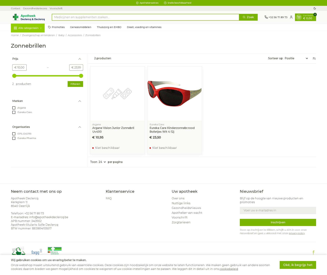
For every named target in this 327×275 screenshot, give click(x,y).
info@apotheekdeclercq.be (48, 217)
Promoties (58, 27)
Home (15, 35)
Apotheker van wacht (187, 212)
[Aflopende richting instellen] (314, 58)
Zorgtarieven (181, 222)
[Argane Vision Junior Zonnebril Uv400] (117, 93)
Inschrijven (278, 222)
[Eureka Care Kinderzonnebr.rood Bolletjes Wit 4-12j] (174, 93)
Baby (61, 35)
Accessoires (75, 35)
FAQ (109, 198)
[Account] (291, 17)
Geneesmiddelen (80, 27)
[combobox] (145, 17)
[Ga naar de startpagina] (28, 17)
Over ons (178, 198)
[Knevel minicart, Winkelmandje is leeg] (299, 17)
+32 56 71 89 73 (34, 213)
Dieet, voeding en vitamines (144, 27)
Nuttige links (181, 203)
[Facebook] (313, 252)
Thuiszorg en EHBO (109, 27)
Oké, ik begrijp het (298, 265)
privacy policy (297, 233)
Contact (15, 8)
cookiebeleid (229, 269)
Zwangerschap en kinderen (38, 35)
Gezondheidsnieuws (35, 8)
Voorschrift (56, 8)
